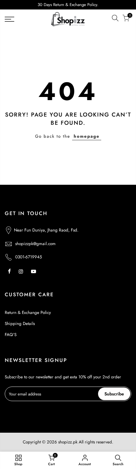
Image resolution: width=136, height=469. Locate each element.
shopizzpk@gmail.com (35, 244)
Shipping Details (20, 324)
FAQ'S (10, 335)
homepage (87, 136)
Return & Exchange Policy (28, 313)
